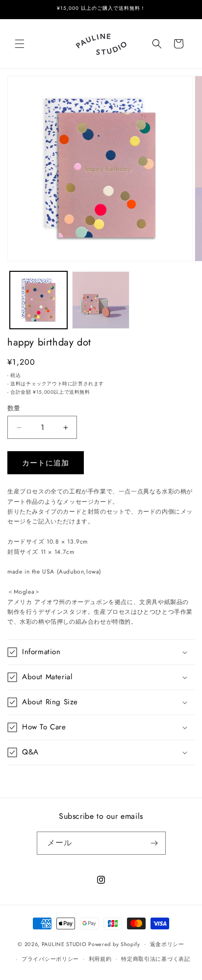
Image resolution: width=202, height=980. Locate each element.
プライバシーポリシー (50, 959)
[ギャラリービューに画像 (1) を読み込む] (38, 300)
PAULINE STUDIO (64, 944)
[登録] (154, 843)
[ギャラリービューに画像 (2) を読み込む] (100, 300)
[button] (19, 44)
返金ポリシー (167, 944)
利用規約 (100, 959)
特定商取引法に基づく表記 (155, 959)
